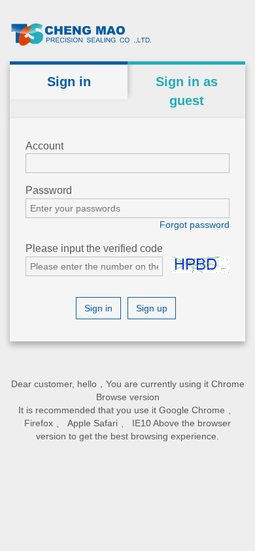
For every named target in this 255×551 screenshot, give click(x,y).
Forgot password (195, 224)
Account (44, 145)
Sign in (69, 81)
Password (49, 190)
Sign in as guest (187, 91)
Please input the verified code (94, 248)
